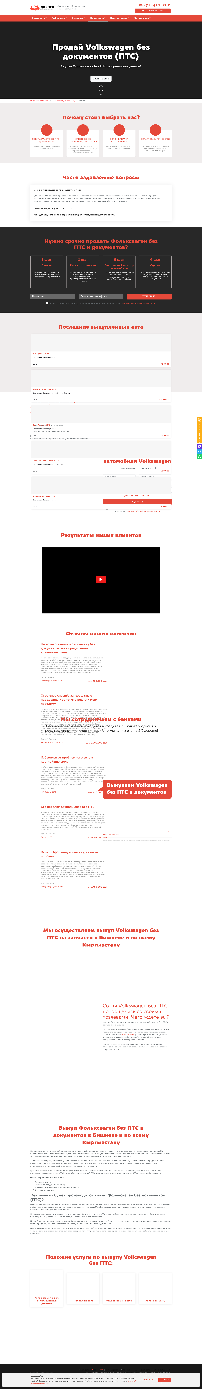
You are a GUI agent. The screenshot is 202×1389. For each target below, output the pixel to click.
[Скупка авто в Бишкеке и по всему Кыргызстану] (42, 8)
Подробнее (149, 1380)
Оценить (137, 502)
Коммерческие (118, 18)
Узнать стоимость (149, 899)
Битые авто (38, 18)
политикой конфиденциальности (138, 304)
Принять (165, 1380)
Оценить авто (101, 79)
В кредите (77, 18)
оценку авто (128, 1035)
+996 (155, 5)
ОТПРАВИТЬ (149, 297)
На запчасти (97, 18)
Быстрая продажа (152, 11)
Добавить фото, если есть (137, 496)
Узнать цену (149, 1097)
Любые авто (58, 18)
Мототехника (141, 18)
